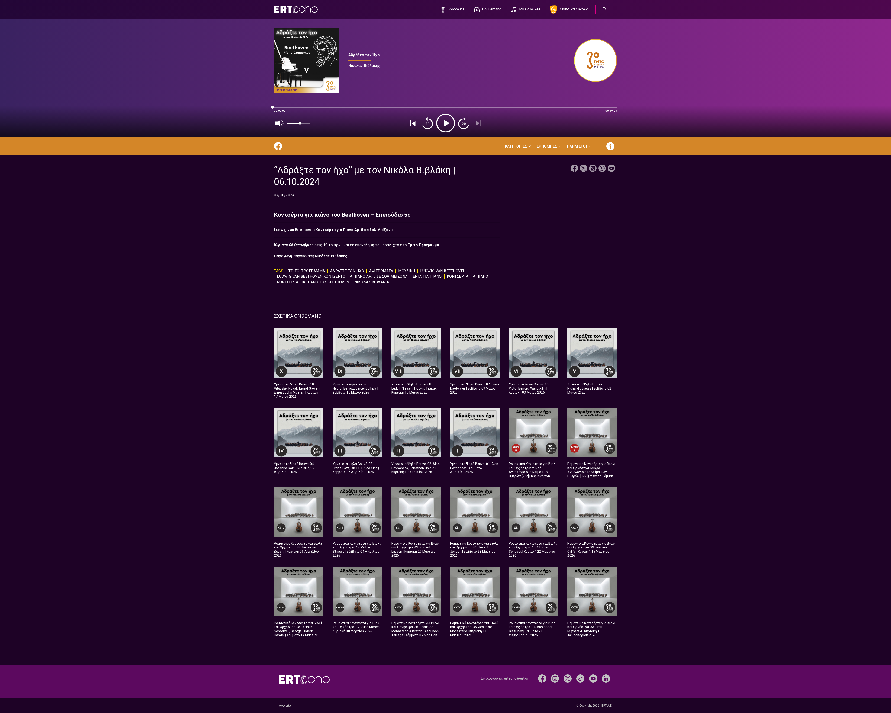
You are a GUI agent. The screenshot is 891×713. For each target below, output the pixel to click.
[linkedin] (606, 678)
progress (281, 109)
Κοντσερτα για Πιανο (467, 276)
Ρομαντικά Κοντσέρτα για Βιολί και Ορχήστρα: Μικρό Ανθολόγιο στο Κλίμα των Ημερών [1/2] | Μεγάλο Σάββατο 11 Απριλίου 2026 (591, 472)
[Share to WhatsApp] (602, 169)
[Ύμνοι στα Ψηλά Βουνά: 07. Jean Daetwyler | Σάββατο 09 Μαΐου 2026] (475, 353)
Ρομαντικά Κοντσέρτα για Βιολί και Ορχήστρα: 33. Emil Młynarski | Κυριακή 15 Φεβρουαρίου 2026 (591, 629)
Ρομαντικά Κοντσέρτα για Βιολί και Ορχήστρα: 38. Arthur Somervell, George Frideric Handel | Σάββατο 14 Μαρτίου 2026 (298, 631)
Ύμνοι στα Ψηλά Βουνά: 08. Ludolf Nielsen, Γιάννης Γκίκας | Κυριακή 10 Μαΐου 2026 (414, 388)
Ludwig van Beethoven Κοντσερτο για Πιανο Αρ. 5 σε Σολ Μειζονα (342, 276)
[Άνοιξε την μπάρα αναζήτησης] (604, 9)
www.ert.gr (286, 705)
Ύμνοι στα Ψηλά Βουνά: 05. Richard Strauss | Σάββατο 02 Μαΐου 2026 (589, 388)
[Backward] (427, 123)
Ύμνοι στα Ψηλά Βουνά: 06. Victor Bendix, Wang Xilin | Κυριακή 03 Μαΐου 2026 (529, 388)
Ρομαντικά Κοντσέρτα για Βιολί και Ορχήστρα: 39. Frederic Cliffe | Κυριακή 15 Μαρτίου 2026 (591, 550)
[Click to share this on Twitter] (583, 169)
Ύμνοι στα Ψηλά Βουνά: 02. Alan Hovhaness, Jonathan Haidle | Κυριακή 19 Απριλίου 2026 (415, 468)
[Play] (445, 123)
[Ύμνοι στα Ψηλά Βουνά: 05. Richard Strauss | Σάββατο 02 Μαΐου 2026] (592, 353)
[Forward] (463, 123)
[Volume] (279, 123)
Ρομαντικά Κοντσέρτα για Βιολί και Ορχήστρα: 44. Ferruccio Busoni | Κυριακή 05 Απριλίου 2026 (298, 550)
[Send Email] (611, 169)
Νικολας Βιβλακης (372, 282)
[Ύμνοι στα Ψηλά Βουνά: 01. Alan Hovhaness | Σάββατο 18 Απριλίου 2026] (475, 432)
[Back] (412, 123)
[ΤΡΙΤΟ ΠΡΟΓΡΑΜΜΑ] (593, 60)
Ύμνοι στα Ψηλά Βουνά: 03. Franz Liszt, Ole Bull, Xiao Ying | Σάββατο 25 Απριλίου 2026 (356, 468)
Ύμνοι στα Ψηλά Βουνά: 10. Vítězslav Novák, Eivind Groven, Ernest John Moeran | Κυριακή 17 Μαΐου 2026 (297, 390)
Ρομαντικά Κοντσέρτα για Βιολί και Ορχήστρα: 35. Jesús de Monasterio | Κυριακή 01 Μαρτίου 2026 (474, 629)
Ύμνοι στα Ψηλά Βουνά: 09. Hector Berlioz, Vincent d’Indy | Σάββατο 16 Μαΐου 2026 (355, 388)
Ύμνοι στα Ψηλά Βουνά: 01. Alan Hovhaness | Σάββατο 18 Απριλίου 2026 (474, 468)
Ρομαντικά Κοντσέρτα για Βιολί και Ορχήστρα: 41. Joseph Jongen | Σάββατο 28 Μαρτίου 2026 (474, 550)
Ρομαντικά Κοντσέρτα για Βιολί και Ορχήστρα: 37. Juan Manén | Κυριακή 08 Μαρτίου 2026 (357, 627)
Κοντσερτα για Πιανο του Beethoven (313, 282)
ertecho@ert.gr (516, 678)
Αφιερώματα (381, 271)
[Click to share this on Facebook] (574, 169)
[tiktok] (580, 678)
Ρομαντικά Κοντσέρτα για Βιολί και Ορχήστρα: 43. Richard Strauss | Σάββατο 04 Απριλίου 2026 (357, 550)
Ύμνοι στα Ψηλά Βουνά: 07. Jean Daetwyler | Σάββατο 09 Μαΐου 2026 (474, 388)
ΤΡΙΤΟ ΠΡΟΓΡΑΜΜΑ (306, 271)
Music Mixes (530, 9)
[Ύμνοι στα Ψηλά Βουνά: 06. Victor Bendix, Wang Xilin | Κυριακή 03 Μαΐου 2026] (533, 353)
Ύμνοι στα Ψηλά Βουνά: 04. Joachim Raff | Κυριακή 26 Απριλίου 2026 (294, 468)
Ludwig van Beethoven (443, 271)
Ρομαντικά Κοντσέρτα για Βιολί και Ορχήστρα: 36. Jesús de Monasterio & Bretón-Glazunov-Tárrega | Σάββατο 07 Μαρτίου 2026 (415, 631)
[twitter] (568, 678)
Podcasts (457, 9)
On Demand (491, 9)
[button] (615, 9)
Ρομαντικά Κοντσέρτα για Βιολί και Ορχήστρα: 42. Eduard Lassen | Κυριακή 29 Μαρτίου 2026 (415, 550)
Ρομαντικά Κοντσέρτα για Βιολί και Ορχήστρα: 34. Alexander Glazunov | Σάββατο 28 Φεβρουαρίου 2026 (533, 629)
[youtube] (593, 678)
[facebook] (542, 678)
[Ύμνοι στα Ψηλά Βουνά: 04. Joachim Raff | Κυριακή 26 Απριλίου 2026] (298, 432)
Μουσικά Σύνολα (574, 9)
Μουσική (406, 271)
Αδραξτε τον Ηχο (347, 271)
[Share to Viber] (593, 169)
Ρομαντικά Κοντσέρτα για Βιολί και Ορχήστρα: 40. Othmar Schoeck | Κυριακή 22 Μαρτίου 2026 (533, 550)
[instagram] (555, 678)
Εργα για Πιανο (427, 276)
